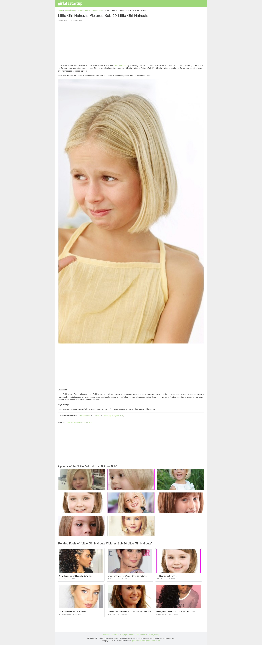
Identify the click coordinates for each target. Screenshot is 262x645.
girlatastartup (70, 3)
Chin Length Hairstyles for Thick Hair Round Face (129, 611)
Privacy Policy (153, 634)
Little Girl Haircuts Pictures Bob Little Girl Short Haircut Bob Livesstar (133, 487)
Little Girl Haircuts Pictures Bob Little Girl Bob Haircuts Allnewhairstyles (85, 487)
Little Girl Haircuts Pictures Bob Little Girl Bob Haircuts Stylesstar (132, 510)
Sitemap (106, 634)
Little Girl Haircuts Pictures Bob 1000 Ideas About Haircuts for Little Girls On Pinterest (188, 487)
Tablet (96, 415)
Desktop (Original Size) (114, 415)
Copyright (124, 634)
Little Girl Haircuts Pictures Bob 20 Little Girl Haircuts (81, 533)
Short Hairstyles (115, 579)
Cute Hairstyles (66, 614)
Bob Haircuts (62, 20)
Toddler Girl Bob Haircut (166, 575)
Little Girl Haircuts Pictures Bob (79, 422)
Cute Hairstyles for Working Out (72, 611)
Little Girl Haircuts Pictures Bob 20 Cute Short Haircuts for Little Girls (182, 510)
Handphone (84, 415)
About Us (143, 634)
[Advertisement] (131, 43)
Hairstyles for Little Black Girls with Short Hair (175, 611)
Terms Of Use (134, 634)
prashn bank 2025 (153, 640)
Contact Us (115, 634)
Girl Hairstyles (162, 614)
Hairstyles (64, 579)
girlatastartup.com (138, 640)
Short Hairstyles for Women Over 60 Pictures (127, 575)
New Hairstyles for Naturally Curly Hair (75, 575)
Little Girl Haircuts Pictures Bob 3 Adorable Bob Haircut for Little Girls (84, 510)
